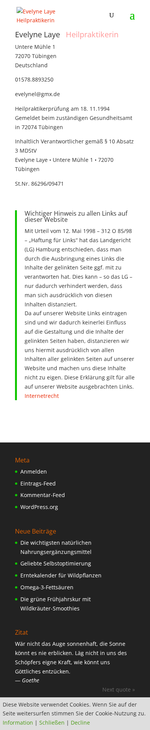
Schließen (52, 722)
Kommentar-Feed (42, 495)
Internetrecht (42, 395)
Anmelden (33, 471)
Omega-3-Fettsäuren (46, 587)
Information (18, 722)
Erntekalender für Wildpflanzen (61, 575)
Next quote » (118, 689)
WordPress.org (39, 507)
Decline (80, 722)
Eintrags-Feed (38, 483)
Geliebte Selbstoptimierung (55, 563)
